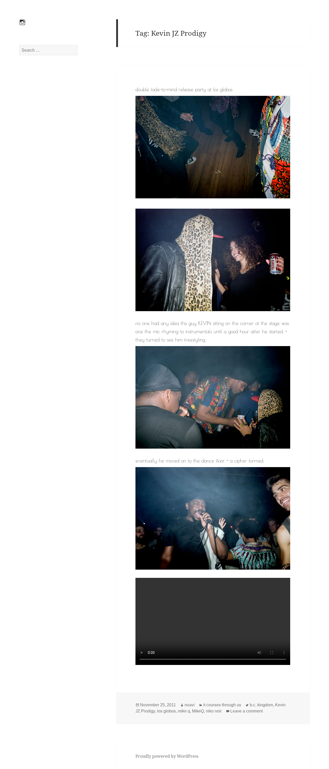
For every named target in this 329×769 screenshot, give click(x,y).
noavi (190, 705)
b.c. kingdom (261, 705)
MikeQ (198, 711)
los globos (166, 711)
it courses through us (222, 705)
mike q (184, 711)
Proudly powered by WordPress (166, 756)
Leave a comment (246, 711)
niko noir (214, 711)
